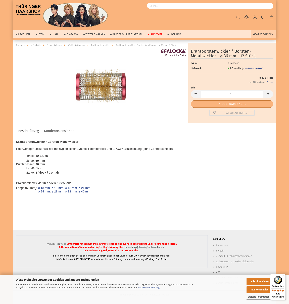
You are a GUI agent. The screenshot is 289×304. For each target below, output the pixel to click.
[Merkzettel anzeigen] (263, 17)
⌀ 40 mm (84, 191)
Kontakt (220, 250)
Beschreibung (28, 131)
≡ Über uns (174, 34)
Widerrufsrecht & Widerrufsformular (235, 261)
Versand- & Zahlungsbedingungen (234, 256)
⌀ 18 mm (71, 188)
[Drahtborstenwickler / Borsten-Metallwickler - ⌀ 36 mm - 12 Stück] (101, 82)
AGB (218, 272)
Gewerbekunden (263, 34)
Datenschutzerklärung (148, 287)
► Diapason (71, 34)
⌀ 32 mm (71, 191)
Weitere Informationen (260, 296)
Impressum (222, 245)
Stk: (193, 87)
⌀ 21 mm (84, 188)
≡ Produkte (23, 34)
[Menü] (284, 276)
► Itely (39, 34)
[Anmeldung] (255, 17)
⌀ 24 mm (44, 191)
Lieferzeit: (196, 68)
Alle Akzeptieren (260, 281)
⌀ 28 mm (57, 191)
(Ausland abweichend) (254, 68)
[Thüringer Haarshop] (63, 15)
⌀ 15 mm (57, 188)
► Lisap (54, 34)
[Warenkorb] (271, 17)
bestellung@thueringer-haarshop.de (144, 247)
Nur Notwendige (259, 289)
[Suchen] (238, 17)
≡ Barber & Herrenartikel (126, 34)
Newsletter (222, 267)
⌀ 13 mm (44, 188)
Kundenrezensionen (59, 131)
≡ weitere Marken (94, 34)
